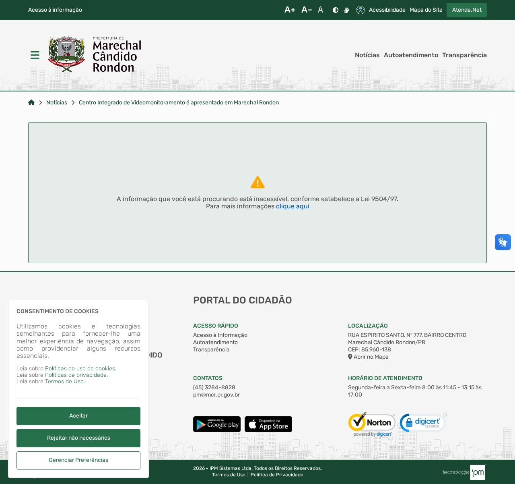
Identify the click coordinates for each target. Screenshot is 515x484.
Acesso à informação (55, 10)
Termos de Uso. (65, 381)
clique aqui (292, 206)
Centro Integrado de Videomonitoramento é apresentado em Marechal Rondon (179, 103)
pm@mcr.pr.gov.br (216, 394)
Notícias (367, 55)
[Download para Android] (217, 430)
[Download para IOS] (268, 430)
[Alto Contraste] (335, 10)
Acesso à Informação (220, 335)
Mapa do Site (426, 10)
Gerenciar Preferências (78, 460)
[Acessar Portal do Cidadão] (94, 55)
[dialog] (78, 389)
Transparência (464, 55)
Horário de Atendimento (385, 378)
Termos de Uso (228, 475)
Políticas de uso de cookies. (80, 368)
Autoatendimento (411, 55)
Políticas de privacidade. (76, 375)
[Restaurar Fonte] (322, 10)
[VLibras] (346, 10)
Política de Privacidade (277, 475)
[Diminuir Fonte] (306, 10)
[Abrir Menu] (34, 55)
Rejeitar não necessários (78, 437)
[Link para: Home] (31, 103)
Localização (368, 325)
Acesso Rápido (215, 325)
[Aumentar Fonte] (289, 10)
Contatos (207, 378)
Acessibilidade (387, 10)
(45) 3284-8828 (214, 387)
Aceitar (78, 415)
